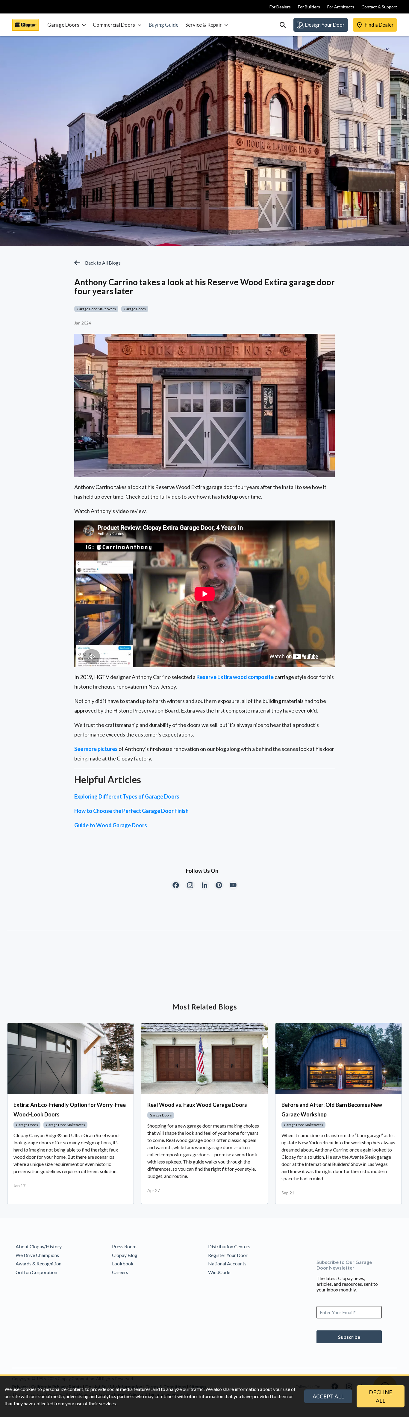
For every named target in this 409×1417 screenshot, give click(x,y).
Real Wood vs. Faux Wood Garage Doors (197, 1104)
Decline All (380, 1396)
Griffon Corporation (36, 1272)
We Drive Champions (37, 1255)
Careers (120, 1272)
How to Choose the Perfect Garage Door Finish (131, 811)
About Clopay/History (39, 1246)
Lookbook (123, 1263)
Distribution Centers (229, 1246)
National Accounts (227, 1263)
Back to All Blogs (103, 262)
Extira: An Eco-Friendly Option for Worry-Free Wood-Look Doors (69, 1109)
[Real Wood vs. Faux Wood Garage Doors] (204, 1058)
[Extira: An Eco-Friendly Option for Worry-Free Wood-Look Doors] (70, 1058)
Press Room (124, 1246)
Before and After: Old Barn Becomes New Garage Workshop (331, 1109)
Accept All (328, 1396)
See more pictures (96, 749)
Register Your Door (228, 1255)
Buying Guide (163, 25)
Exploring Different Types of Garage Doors (126, 796)
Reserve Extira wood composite (235, 677)
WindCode (219, 1272)
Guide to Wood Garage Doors (110, 825)
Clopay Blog (124, 1255)
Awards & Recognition (38, 1263)
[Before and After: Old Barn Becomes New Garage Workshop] (338, 1058)
